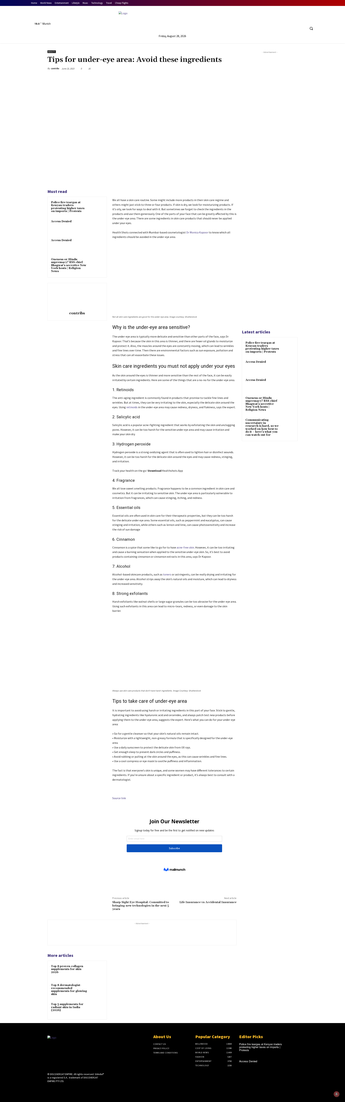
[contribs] (77, 297)
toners (167, 574)
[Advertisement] (270, 189)
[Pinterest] (216, 68)
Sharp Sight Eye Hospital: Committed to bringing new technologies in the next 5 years (140, 905)
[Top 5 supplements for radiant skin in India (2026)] (96, 1009)
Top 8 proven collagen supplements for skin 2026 (67, 969)
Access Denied (61, 221)
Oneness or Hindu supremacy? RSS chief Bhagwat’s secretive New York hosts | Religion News (68, 265)
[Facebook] (225, 20)
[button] (311, 28)
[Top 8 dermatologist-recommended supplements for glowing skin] (96, 990)
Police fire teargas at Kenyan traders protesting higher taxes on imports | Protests (67, 207)
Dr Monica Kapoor (197, 232)
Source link (119, 798)
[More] (232, 68)
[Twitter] (231, 20)
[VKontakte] (68, 1088)
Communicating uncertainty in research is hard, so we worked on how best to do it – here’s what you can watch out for (262, 427)
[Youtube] (238, 20)
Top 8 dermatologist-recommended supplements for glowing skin (69, 989)
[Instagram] (56, 1088)
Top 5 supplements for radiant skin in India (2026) (67, 1007)
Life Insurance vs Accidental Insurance (208, 902)
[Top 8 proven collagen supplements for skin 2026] (96, 971)
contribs (55, 68)
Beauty (51, 52)
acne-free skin (185, 547)
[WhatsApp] (224, 68)
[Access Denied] (96, 226)
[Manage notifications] (336, 1094)
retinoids (131, 407)
